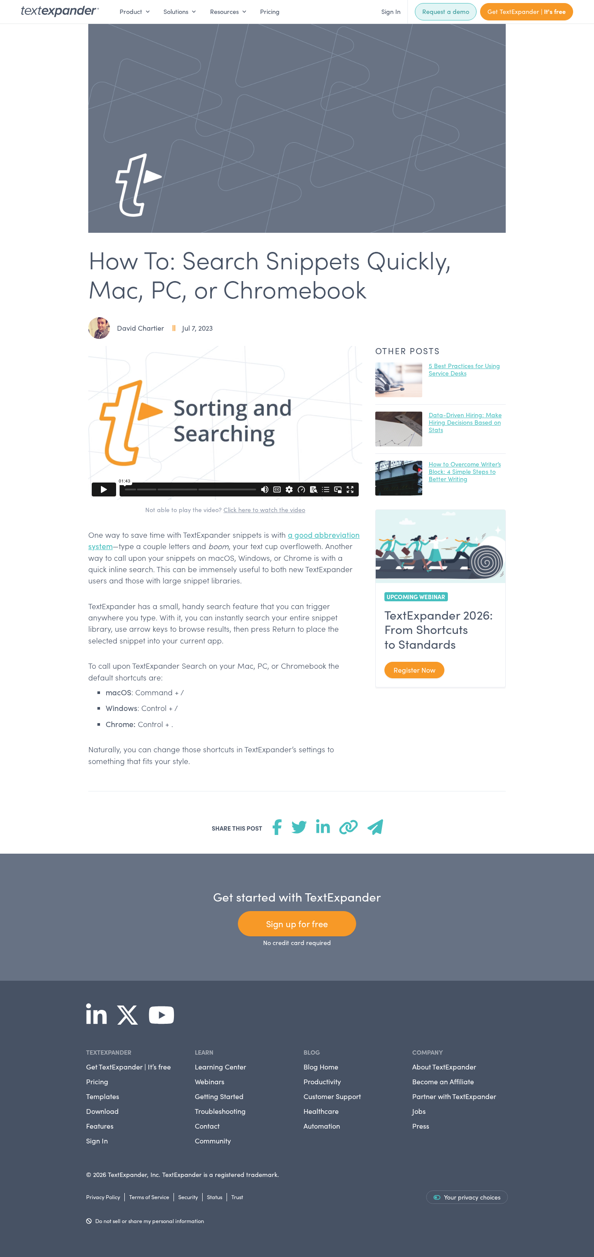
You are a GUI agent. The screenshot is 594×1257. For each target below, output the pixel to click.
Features (99, 1125)
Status (214, 1196)
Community (213, 1140)
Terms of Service (149, 1196)
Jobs (419, 1111)
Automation (322, 1125)
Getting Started (219, 1096)
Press (420, 1125)
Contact (207, 1125)
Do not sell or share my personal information (149, 1220)
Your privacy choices (472, 1197)
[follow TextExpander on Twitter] (131, 1021)
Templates (102, 1096)
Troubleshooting (220, 1111)
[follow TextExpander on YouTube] (165, 1021)
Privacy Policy (103, 1196)
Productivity (322, 1081)
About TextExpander (444, 1066)
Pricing (270, 11)
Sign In (390, 11)
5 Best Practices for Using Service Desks (464, 369)
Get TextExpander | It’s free (128, 1066)
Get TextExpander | (526, 11)
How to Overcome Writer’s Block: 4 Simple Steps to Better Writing (465, 471)
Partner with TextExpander (454, 1096)
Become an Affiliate (443, 1081)
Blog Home (321, 1066)
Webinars (209, 1081)
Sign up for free (297, 923)
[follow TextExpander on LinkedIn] (99, 1021)
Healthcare (321, 1111)
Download (102, 1111)
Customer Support (332, 1096)
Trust (237, 1196)
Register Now (414, 669)
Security (188, 1196)
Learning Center (220, 1066)
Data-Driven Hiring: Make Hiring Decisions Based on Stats (465, 422)
